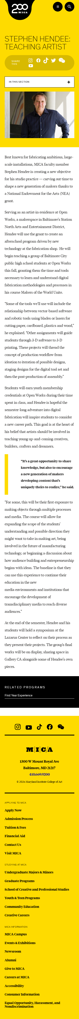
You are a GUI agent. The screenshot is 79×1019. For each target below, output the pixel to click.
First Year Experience (18, 695)
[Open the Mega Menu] (58, 7)
